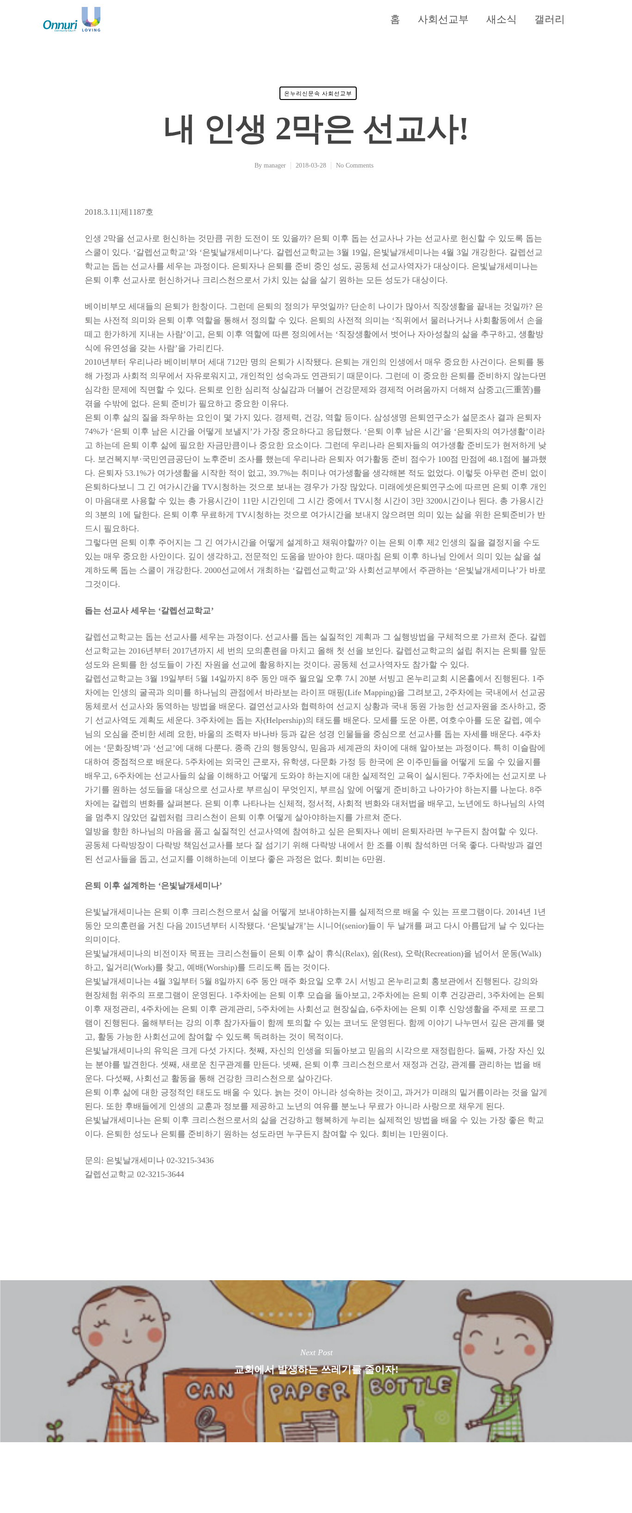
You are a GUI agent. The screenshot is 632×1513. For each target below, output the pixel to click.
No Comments (354, 165)
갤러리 (549, 19)
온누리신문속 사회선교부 (318, 93)
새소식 (501, 19)
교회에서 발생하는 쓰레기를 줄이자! (316, 1361)
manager (275, 165)
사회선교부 (443, 19)
